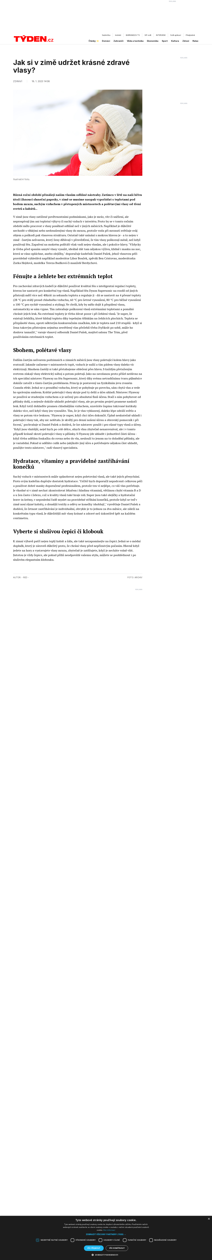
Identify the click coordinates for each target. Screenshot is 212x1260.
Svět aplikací (175, 35)
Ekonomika (152, 41)
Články (92, 41)
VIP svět (148, 35)
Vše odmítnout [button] (117, 1248)
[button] (106, 1234)
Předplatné (190, 35)
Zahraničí (118, 41)
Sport (165, 41)
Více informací (109, 1230)
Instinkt (118, 35)
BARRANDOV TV (133, 35)
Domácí (106, 41)
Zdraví (185, 41)
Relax (195, 41)
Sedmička (106, 35)
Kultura (175, 41)
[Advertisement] (106, 17)
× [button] (209, 1219)
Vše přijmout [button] (93, 1248)
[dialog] (106, 1238)
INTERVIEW (161, 35)
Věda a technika (135, 41)
